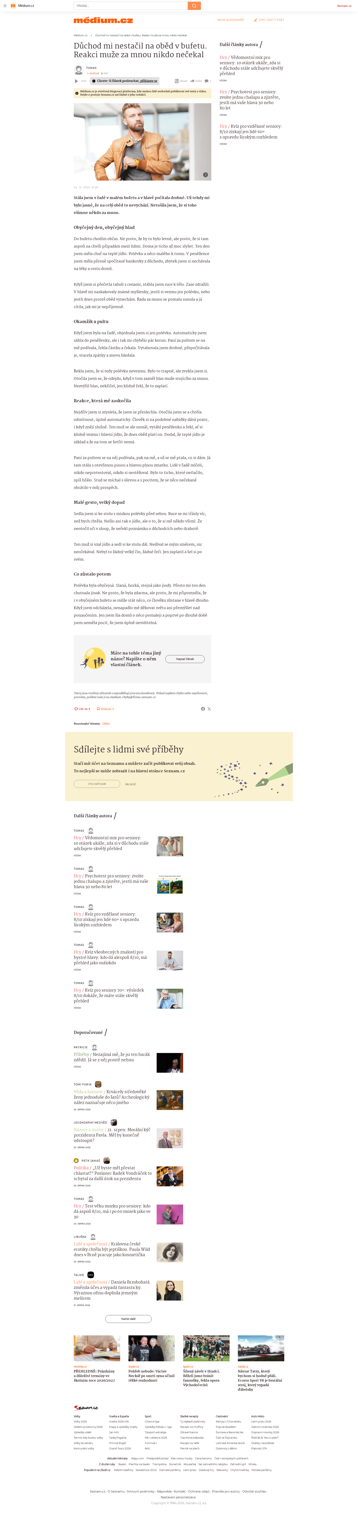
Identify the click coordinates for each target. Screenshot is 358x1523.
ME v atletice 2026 (156, 1437)
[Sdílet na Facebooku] (203, 709)
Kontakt (180, 1491)
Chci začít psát (271, 19)
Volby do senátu (83, 1443)
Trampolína (159, 1464)
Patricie (81, 1047)
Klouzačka (190, 1464)
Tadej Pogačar (118, 1437)
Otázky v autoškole (262, 1443)
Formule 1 (151, 1443)
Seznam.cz (344, 5)
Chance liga (152, 1421)
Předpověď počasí (157, 1458)
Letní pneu (189, 1470)
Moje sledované (230, 19)
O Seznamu (116, 1491)
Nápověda (164, 1491)
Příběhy (81, 1055)
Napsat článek (185, 659)
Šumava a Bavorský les (229, 1432)
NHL (147, 1448)
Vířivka (252, 1464)
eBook (183, 81)
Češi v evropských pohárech (231, 1458)
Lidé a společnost (90, 1244)
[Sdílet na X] (209, 709)
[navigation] (5, 5)
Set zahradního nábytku (213, 1464)
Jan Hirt (114, 1432)
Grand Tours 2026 (120, 1448)
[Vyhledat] (194, 6)
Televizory (222, 1470)
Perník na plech (190, 1448)
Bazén (122, 1464)
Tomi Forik (83, 1084)
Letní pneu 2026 (261, 1421)
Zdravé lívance (189, 1432)
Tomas (91, 67)
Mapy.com (137, 1458)
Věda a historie (88, 1092)
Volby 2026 (80, 1421)
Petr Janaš (91, 1160)
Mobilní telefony (123, 1470)
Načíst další (128, 1318)
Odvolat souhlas (254, 1491)
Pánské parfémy (262, 1470)
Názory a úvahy (89, 1130)
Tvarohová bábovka (192, 1437)
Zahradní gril (238, 1464)
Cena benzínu (203, 1458)
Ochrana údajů (198, 1491)
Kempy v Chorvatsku (228, 1421)
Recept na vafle (189, 1443)
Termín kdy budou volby (88, 1437)
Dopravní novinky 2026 (265, 1432)
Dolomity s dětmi (226, 1448)
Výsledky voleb (82, 1432)
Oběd (106, 723)
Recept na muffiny (191, 1426)
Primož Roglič (117, 1443)
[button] (142, 142)
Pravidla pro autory (226, 1491)
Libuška (80, 1236)
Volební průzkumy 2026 (88, 1426)
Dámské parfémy (170, 1470)
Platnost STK (259, 1448)
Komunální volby (84, 1448)
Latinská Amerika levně (230, 1443)
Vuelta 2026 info (119, 1421)
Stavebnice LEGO (146, 1470)
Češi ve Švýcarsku (226, 1437)
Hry (223, 58)
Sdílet (198, 81)
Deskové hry (206, 1470)
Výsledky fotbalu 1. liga (158, 1426)
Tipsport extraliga (155, 1432)
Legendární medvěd (90, 1122)
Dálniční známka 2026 (265, 1426)
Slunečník (175, 1464)
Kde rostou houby (181, 1458)
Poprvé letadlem (226, 1426)
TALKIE (79, 1274)
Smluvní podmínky (141, 1491)
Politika (81, 1168)
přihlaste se (148, 81)
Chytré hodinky (239, 1470)
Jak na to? (130, 783)
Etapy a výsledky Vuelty (123, 1426)
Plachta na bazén (139, 1464)
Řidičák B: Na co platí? (265, 1437)
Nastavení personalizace (178, 1497)
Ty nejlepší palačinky (192, 1421)
